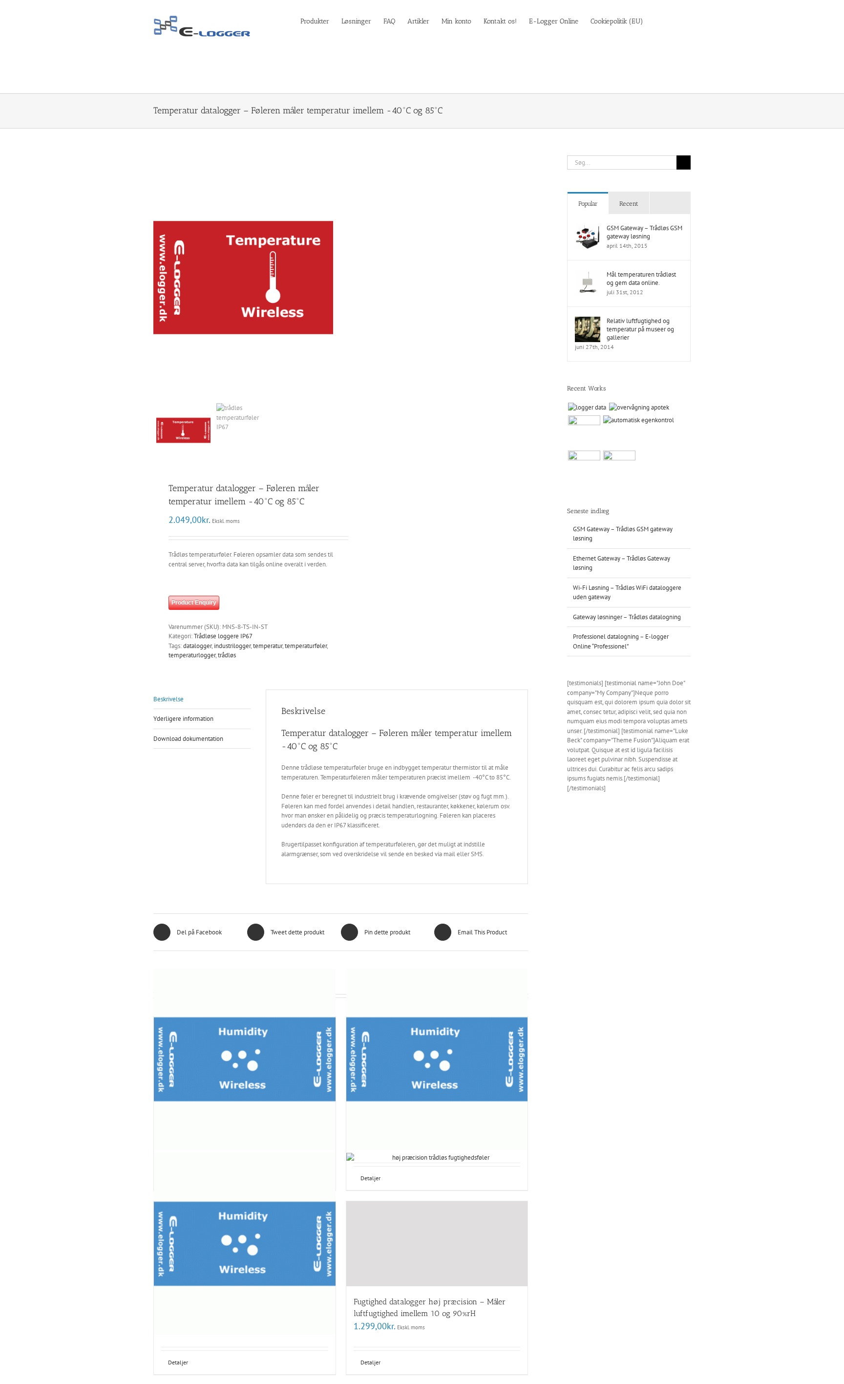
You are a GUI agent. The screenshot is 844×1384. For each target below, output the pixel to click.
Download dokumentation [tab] (188, 739)
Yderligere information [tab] (183, 718)
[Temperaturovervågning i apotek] (639, 407)
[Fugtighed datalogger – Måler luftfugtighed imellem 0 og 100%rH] (437, 1059)
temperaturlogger (192, 655)
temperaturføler (306, 646)
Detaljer (178, 1362)
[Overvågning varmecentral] (584, 466)
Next (326, 277)
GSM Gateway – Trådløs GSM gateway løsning (644, 232)
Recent (628, 203)
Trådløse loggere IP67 (223, 636)
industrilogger (232, 646)
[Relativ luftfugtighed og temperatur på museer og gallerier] (587, 321)
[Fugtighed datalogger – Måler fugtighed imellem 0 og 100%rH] (245, 1059)
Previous (160, 277)
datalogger (197, 646)
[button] (675, 20)
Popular (588, 203)
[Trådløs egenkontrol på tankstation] (638, 420)
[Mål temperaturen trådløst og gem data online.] (587, 275)
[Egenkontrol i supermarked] (584, 431)
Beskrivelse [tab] (168, 699)
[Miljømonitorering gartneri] (619, 466)
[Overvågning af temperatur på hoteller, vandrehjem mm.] (587, 407)
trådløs (227, 655)
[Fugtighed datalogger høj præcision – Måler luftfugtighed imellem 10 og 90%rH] (437, 1244)
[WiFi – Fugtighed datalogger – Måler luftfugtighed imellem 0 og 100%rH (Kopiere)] (245, 1244)
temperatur (267, 646)
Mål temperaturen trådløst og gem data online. (641, 278)
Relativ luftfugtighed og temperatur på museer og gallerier (640, 329)
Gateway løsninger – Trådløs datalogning (627, 617)
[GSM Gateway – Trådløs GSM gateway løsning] (587, 228)
